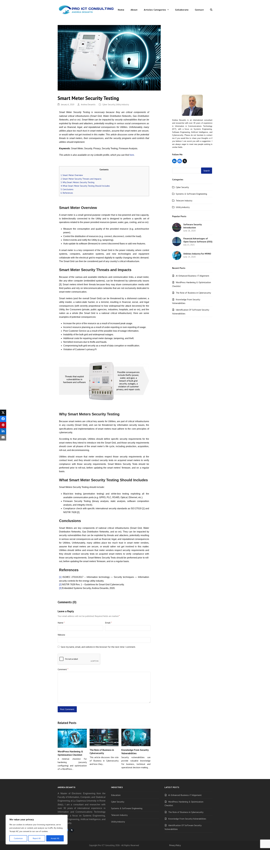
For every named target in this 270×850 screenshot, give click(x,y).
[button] (211, 9)
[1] (60, 577)
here (132, 155)
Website (61, 634)
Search (206, 170)
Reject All (37, 838)
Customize (18, 838)
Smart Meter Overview (72, 175)
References (67, 193)
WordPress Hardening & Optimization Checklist (70, 753)
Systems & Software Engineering (191, 193)
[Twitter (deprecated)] (185, 161)
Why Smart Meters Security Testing (77, 182)
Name (61, 622)
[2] (60, 584)
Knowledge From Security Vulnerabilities (134, 751)
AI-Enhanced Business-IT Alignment (192, 275)
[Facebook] (179, 161)
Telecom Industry (184, 200)
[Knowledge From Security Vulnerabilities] (135, 737)
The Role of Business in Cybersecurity (102, 751)
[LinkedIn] (174, 161)
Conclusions (67, 189)
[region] (37, 829)
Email (108, 622)
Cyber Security (108, 104)
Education (116, 795)
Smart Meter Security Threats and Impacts (81, 178)
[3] (60, 588)
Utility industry (122, 104)
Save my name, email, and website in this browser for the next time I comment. (98, 646)
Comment (63, 669)
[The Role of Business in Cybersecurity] (104, 737)
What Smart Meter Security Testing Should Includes (85, 186)
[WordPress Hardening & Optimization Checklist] (72, 737)
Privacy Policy (175, 845)
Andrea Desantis (88, 104)
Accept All (55, 838)
